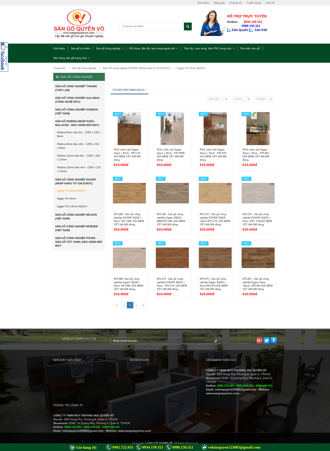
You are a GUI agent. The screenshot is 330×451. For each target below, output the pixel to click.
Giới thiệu (203, 2)
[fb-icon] (274, 340)
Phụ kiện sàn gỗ (250, 48)
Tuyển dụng (254, 2)
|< (117, 305)
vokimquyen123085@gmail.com (234, 447)
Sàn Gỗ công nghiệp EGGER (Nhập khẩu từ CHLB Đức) (137, 68)
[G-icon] (259, 340)
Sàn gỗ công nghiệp (108, 48)
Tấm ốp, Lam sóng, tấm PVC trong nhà (207, 48)
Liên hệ (270, 2)
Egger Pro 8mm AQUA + (191, 68)
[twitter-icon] (267, 340)
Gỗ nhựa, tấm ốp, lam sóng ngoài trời (152, 48)
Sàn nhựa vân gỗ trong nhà (70, 57)
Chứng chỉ (235, 2)
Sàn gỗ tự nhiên (80, 48)
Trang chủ (59, 68)
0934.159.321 (152, 447)
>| (143, 305)
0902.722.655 (122, 447)
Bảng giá (219, 2)
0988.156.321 (182, 447)
